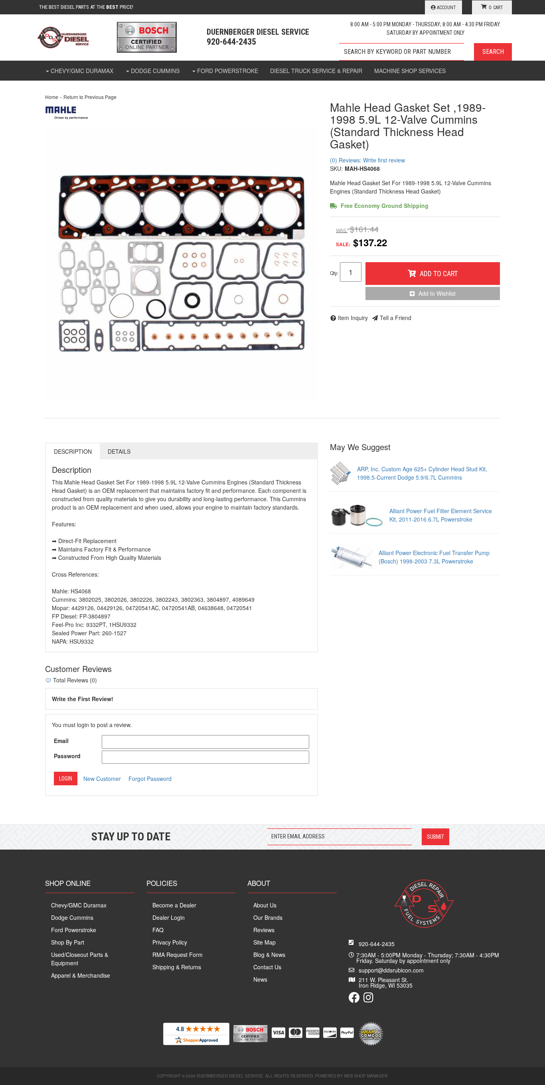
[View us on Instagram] (368, 999)
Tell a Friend (395, 318)
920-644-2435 (377, 944)
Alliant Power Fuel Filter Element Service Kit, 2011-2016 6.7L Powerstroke (440, 515)
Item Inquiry (353, 318)
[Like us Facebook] (354, 999)
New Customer (102, 779)
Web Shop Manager (365, 1076)
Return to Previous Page (90, 96)
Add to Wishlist (437, 293)
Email (61, 741)
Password (67, 756)
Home (51, 96)
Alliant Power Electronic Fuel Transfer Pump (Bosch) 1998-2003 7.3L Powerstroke (434, 557)
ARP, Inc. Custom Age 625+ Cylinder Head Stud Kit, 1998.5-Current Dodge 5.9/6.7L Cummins (422, 473)
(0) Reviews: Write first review (367, 160)
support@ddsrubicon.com (391, 970)
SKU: (336, 168)
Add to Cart (439, 273)
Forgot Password (150, 779)
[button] (425, 52)
